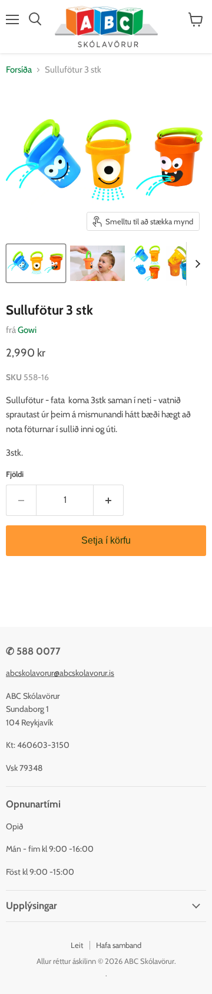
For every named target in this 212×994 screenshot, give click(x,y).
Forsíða (19, 70)
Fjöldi (15, 474)
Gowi (27, 330)
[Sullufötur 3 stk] (35, 263)
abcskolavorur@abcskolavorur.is (60, 673)
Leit (77, 945)
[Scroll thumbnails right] (195, 264)
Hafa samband (118, 945)
